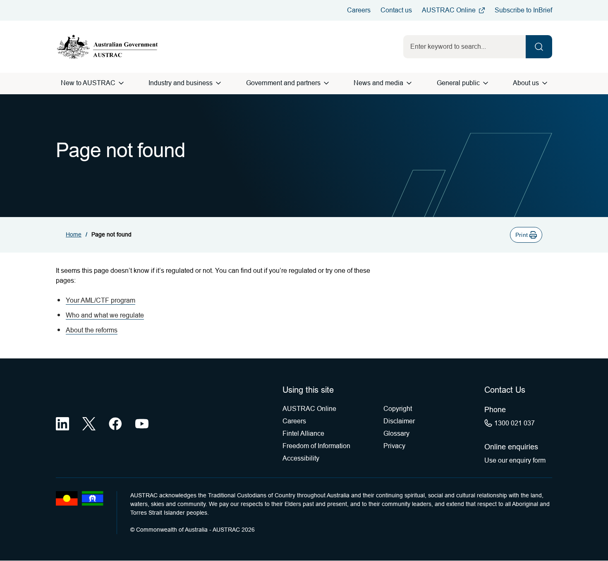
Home (73, 234)
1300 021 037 (514, 423)
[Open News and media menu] (409, 83)
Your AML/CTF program (100, 300)
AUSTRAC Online (449, 10)
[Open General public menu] (485, 83)
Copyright (397, 408)
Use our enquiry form (515, 460)
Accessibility (300, 458)
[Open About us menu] (544, 83)
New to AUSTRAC (88, 82)
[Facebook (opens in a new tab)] (115, 423)
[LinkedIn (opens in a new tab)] (62, 423)
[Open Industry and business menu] (218, 83)
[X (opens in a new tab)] (89, 423)
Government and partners (283, 82)
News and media (378, 82)
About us (526, 82)
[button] (526, 235)
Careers (359, 10)
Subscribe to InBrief (523, 10)
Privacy (394, 445)
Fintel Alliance (303, 433)
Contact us (396, 10)
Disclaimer (399, 421)
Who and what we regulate (105, 315)
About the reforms (91, 330)
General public (458, 82)
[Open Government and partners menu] (326, 83)
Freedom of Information (316, 445)
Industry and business (180, 82)
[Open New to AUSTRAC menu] (121, 83)
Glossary (396, 433)
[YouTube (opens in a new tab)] (141, 423)
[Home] (107, 47)
